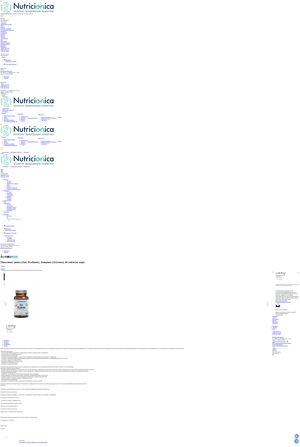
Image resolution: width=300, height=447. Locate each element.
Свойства (6, 343)
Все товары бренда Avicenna (283, 302)
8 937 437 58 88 (5, 51)
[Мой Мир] (6, 257)
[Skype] (15, 257)
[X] (8, 257)
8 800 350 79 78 (5, 48)
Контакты (275, 323)
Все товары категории (281, 300)
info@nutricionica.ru (7, 71)
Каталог (9, 182)
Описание (6, 340)
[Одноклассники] (4, 257)
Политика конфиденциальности (282, 343)
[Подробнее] (297, 272)
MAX (273, 329)
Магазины (275, 322)
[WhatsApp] (12, 257)
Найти (274, 349)
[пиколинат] (21, 321)
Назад (10, 180)
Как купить (10, 206)
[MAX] (297, 436)
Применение (7, 344)
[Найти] (2, 17)
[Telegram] (17, 257)
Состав (6, 346)
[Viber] (10, 257)
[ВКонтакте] (1, 257)
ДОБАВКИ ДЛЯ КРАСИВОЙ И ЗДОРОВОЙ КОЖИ (33, 442)
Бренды (274, 320)
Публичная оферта (277, 344)
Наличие (6, 341)
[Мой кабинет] (1, 150)
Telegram (6, 78)
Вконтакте (6, 76)
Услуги (274, 317)
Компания (9, 193)
